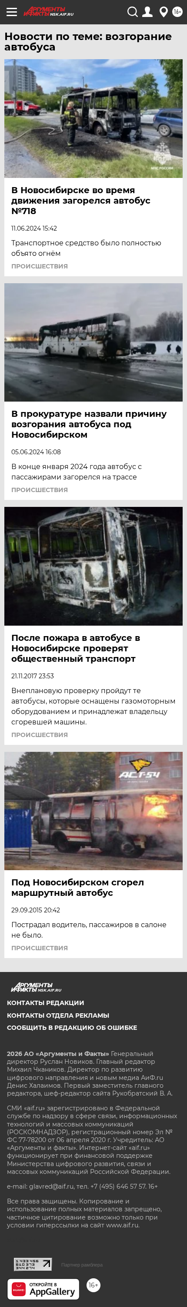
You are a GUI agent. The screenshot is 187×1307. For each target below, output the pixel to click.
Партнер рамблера (82, 1264)
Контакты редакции (45, 1003)
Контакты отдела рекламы (58, 1015)
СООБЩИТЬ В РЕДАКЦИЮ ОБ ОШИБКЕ (72, 1028)
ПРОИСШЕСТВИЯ (39, 266)
